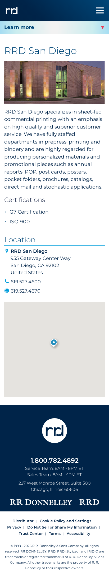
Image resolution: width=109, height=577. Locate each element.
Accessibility (78, 533)
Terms (55, 533)
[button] (54, 343)
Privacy (14, 527)
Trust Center (31, 533)
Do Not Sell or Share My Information (62, 527)
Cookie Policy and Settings (65, 521)
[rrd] (11, 10)
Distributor (23, 521)
